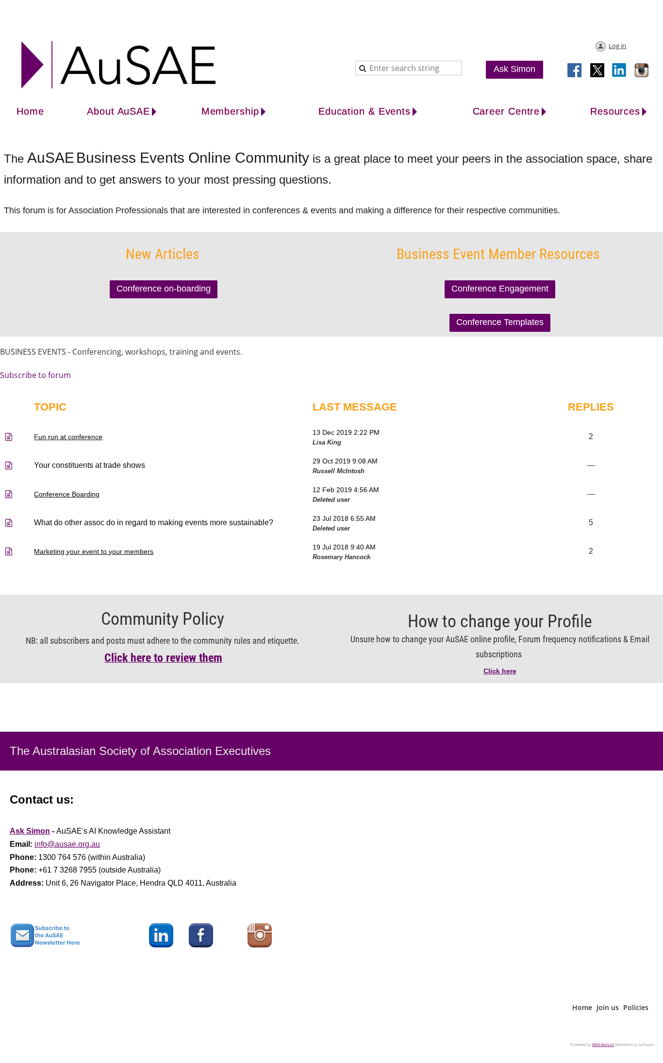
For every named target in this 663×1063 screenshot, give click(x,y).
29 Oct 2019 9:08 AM (345, 461)
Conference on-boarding (163, 288)
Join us (608, 1007)
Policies (635, 1007)
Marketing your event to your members (93, 551)
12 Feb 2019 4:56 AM (346, 490)
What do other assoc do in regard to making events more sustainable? (153, 522)
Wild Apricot (603, 1044)
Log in (617, 45)
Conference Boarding (66, 494)
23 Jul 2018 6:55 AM (344, 518)
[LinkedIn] (620, 71)
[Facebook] (575, 71)
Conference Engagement (499, 288)
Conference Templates (500, 322)
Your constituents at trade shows (89, 465)
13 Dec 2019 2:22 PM (346, 432)
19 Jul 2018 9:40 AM (344, 547)
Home (582, 1007)
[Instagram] (642, 71)
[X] (597, 71)
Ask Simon (514, 69)
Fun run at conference (68, 437)
